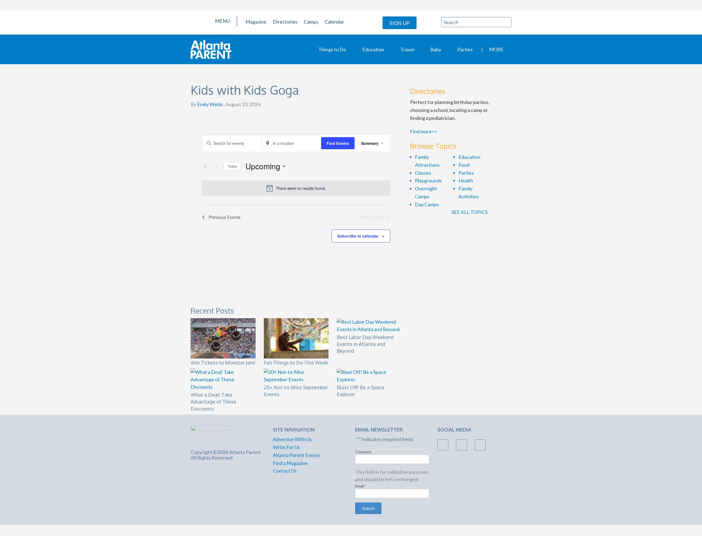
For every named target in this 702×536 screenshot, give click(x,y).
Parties (465, 49)
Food (463, 165)
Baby (435, 49)
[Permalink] (400, 309)
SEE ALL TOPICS (469, 212)
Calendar (334, 22)
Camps (311, 22)
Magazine (256, 22)
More (496, 49)
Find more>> (423, 131)
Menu (222, 21)
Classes (423, 173)
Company (363, 451)
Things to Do (332, 49)
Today (232, 166)
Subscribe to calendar (357, 236)
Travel (407, 49)
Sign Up (399, 22)
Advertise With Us (292, 439)
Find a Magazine (290, 463)
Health (465, 180)
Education (373, 49)
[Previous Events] (205, 166)
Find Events (338, 143)
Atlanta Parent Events (296, 455)
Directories (285, 22)
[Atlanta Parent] (211, 49)
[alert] (296, 188)
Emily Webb (209, 104)
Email (360, 486)
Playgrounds (428, 180)
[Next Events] (216, 166)
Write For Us (286, 447)
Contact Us (285, 471)
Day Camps (427, 204)
